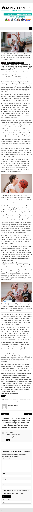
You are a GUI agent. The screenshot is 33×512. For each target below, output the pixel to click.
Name (5, 473)
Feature (3, 62)
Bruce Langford (8, 399)
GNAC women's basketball (18, 399)
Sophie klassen (19, 401)
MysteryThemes (28, 510)
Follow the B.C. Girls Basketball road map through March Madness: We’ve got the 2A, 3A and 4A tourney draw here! (29, 414)
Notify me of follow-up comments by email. (17, 490)
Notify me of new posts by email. (13, 493)
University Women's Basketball (15, 62)
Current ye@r (6, 500)
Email (5, 479)
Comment (6, 459)
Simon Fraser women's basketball (8, 401)
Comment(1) (26, 72)
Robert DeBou (17, 451)
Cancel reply (26, 451)
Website (5, 485)
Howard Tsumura (17, 72)
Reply (8, 440)
